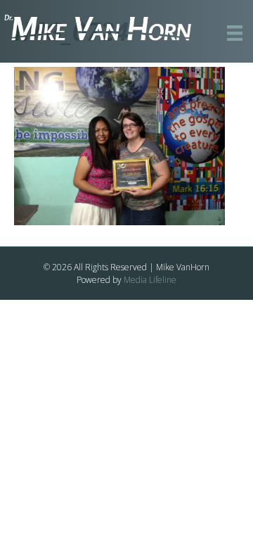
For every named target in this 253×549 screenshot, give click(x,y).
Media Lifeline (150, 280)
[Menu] (234, 33)
